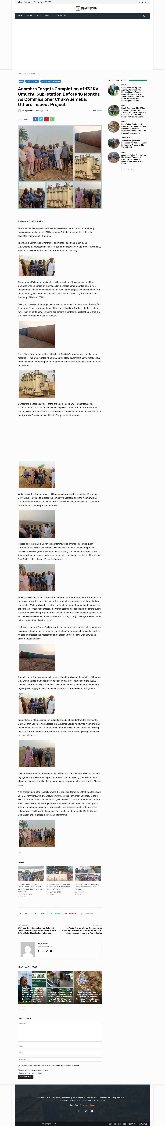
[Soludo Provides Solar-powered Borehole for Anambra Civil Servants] (88, 873)
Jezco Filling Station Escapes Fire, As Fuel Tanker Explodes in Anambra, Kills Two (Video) (134, 144)
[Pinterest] (46, 119)
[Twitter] (142, 2)
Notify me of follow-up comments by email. (34, 1070)
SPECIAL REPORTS (32, 81)
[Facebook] (136, 2)
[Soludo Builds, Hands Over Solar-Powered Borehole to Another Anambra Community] (60, 873)
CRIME (60, 989)
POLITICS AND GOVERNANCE (51, 81)
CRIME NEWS (125, 138)
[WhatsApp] (52, 119)
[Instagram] (139, 2)
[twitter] (47, 950)
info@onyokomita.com (87, 1105)
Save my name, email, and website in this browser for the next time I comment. (50, 1066)
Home (20, 74)
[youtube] (51, 950)
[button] (144, 16)
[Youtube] (145, 2)
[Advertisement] (82, 44)
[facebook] (38, 950)
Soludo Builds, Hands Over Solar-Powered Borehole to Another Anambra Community (59, 886)
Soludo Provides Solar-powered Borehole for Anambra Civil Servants (87, 886)
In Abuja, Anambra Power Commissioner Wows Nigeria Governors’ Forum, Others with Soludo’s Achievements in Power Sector (82, 930)
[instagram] (42, 950)
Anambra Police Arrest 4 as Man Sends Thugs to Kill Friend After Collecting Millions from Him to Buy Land (133, 159)
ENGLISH (27, 74)
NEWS (33, 74)
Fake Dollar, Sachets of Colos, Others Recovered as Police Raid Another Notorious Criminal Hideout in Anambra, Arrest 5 (88, 996)
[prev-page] (19, 1008)
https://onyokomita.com (44, 946)
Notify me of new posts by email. (31, 1073)
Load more (126, 169)
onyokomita (29, 110)
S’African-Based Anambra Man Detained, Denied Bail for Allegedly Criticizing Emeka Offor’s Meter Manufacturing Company (37, 930)
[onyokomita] (20, 110)
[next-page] (23, 1008)
